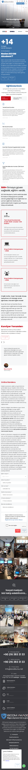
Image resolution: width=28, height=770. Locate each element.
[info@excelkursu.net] (17, 1)
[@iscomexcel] (24, 1)
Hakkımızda (16, 25)
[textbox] (9, 476)
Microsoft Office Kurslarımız (14, 740)
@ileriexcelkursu (5, 598)
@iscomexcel (14, 598)
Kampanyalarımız (14, 742)
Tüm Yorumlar (5, 336)
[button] (23, 7)
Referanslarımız (14, 745)
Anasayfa (15, 734)
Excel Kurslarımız (14, 737)
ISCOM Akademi (14, 748)
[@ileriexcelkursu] (22, 1)
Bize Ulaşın (12, 77)
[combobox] (14, 476)
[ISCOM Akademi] (7, 2)
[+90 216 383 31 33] (19, 1)
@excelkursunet (23, 598)
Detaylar (9, 25)
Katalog (19, 3)
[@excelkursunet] (26, 1)
